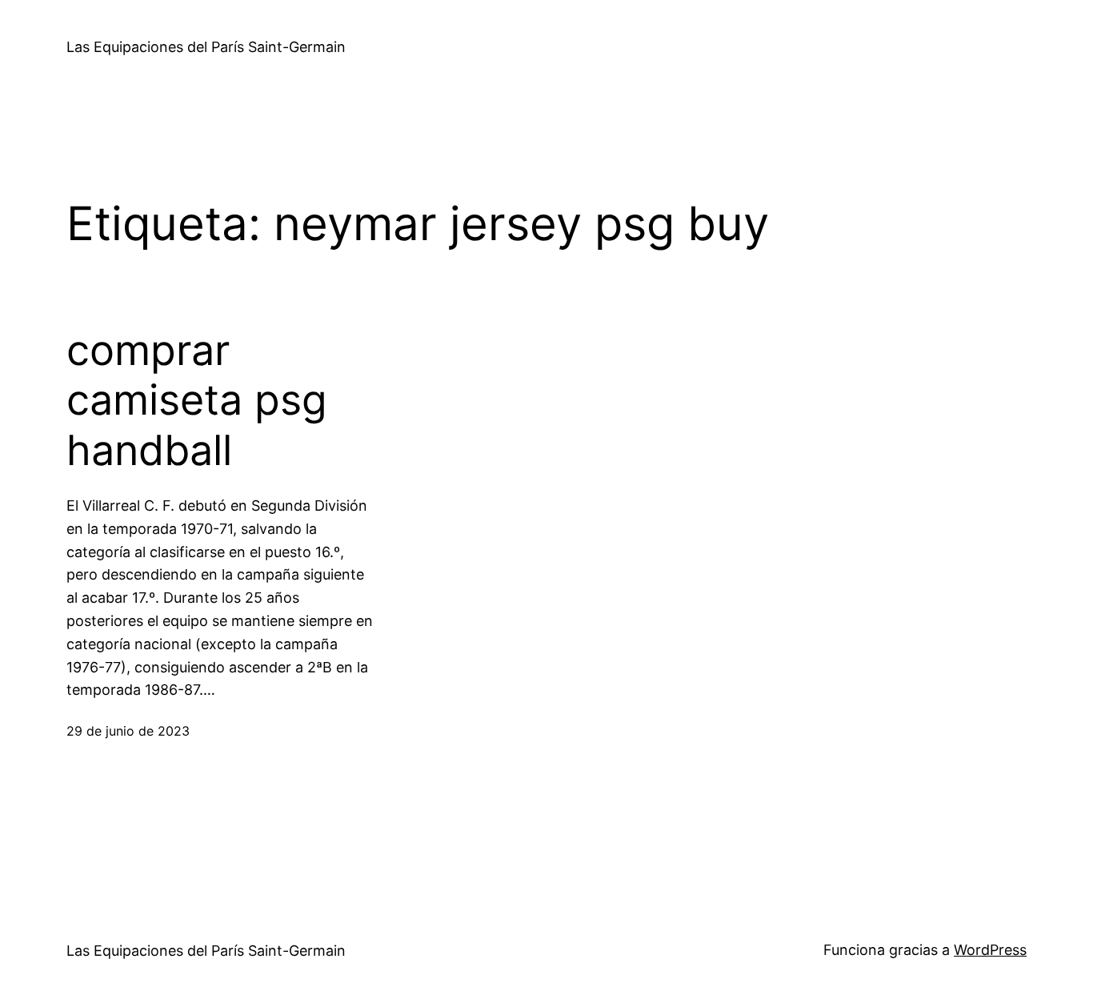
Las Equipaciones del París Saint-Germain (206, 46)
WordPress (990, 949)
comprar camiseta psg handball (196, 400)
